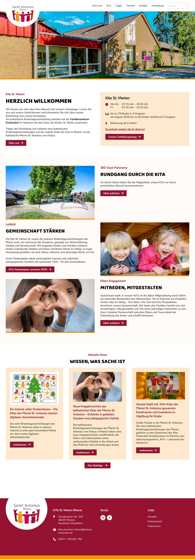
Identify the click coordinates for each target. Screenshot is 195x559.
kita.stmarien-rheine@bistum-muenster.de (75, 531)
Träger (118, 5)
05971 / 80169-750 (70, 539)
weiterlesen (20, 444)
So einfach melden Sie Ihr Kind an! (125, 129)
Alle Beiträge (95, 465)
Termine (130, 5)
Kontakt (143, 5)
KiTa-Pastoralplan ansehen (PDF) (28, 269)
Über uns (14, 143)
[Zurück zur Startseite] (27, 17)
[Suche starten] (186, 6)
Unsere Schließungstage (122, 137)
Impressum (154, 526)
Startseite (97, 5)
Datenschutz (155, 521)
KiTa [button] (109, 5)
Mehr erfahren (111, 193)
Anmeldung (157, 5)
